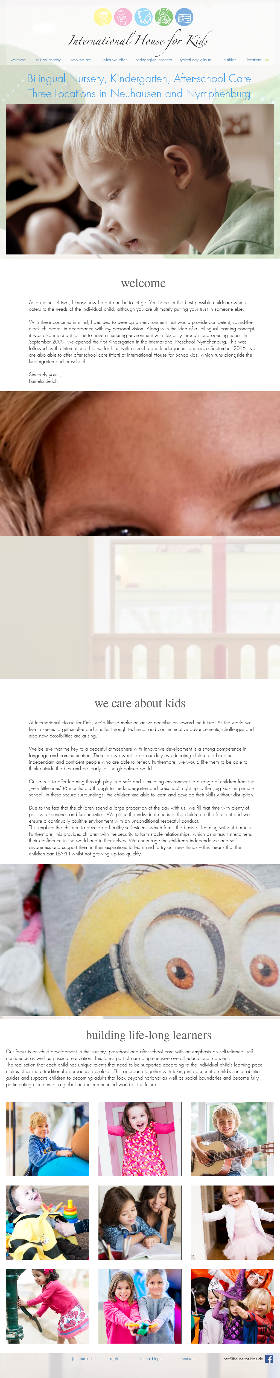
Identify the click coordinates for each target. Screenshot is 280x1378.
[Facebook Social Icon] (269, 1359)
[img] (47, 1223)
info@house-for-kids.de (243, 1359)
